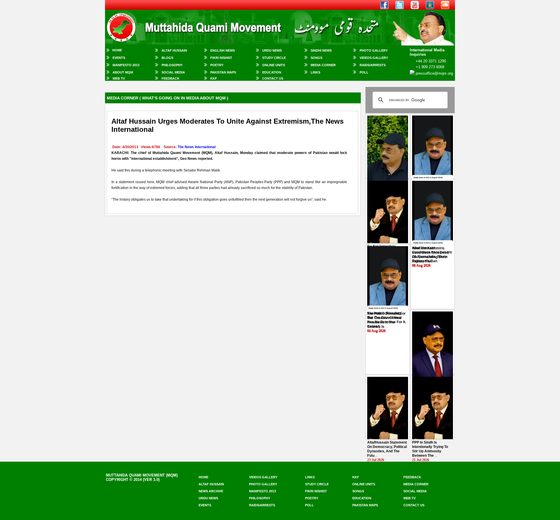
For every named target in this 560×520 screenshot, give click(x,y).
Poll (364, 72)
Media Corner (323, 65)
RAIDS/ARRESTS (373, 65)
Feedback (170, 78)
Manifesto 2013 (126, 65)
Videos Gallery (374, 57)
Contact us (413, 505)
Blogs (167, 57)
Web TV (119, 78)
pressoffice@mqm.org (434, 73)
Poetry (216, 65)
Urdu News (272, 50)
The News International (197, 147)
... (430, 254)
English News (222, 50)
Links (315, 72)
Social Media (173, 72)
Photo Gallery (374, 50)
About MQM (123, 72)
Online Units (273, 65)
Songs (316, 57)
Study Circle (274, 57)
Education (271, 72)
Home (117, 50)
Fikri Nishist (221, 57)
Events (119, 57)
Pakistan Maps (223, 72)
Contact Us (272, 78)
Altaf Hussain (174, 50)
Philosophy (172, 65)
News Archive (211, 491)
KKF (213, 78)
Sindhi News (321, 50)
